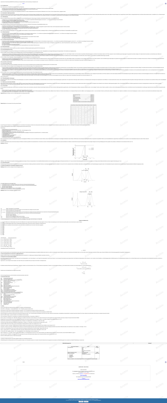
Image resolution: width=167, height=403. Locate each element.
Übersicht (81, 373)
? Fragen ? (83, 378)
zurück (23, 3)
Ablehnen (86, 401)
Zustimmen (81, 401)
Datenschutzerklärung (97, 400)
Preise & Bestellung (83, 375)
